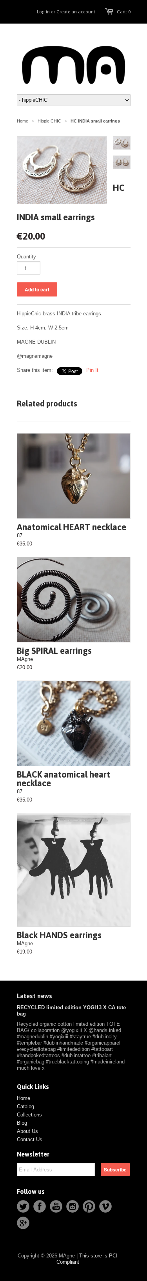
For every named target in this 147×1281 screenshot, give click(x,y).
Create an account (75, 12)
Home (23, 1098)
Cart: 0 (124, 12)
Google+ (23, 1223)
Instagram (72, 1206)
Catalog (25, 1106)
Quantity (26, 257)
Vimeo (105, 1206)
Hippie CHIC (49, 121)
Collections (29, 1115)
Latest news (34, 995)
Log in (43, 12)
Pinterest (89, 1206)
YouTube (56, 1206)
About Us (27, 1131)
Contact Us (29, 1139)
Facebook (39, 1206)
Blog (22, 1123)
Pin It (92, 370)
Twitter (23, 1206)
